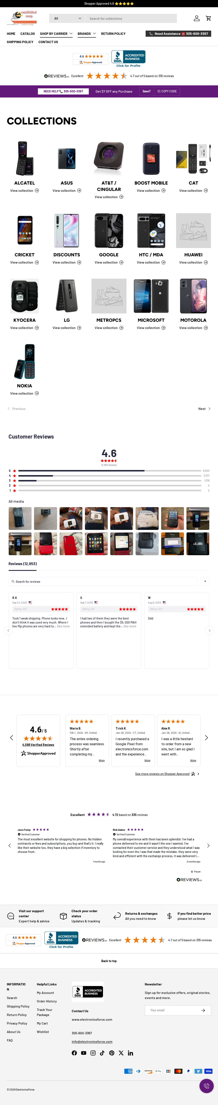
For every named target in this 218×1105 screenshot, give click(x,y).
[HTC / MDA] (151, 230)
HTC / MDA (151, 254)
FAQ (10, 1040)
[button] (208, 18)
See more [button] (63, 626)
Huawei (193, 254)
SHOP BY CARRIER (53, 33)
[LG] (66, 296)
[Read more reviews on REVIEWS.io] (189, 880)
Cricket (24, 254)
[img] (38, 738)
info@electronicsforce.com (92, 1041)
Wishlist (43, 1032)
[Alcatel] (24, 158)
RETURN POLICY (113, 33)
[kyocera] (24, 296)
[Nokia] (24, 361)
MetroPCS (108, 320)
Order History (47, 1001)
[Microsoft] (151, 296)
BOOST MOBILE (151, 183)
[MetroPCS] (109, 296)
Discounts (66, 254)
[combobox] (113, 18)
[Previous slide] (8, 631)
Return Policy (17, 1015)
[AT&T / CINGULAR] (109, 158)
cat (193, 183)
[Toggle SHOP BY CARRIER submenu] (70, 33)
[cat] (193, 158)
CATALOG (27, 33)
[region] (109, 845)
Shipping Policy (18, 1006)
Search (12, 998)
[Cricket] (24, 230)
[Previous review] (11, 738)
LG (67, 320)
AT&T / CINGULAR (109, 186)
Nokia (24, 385)
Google (109, 254)
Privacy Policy (17, 1023)
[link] (58, 408)
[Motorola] (193, 296)
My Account (45, 993)
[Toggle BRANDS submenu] (94, 33)
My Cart (42, 1023)
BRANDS (84, 33)
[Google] (109, 230)
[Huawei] (193, 230)
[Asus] (66, 158)
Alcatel (24, 183)
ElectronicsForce (25, 1089)
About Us (13, 1032)
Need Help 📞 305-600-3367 (63, 91)
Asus (67, 183)
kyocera (24, 320)
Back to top (109, 961)
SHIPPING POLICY (20, 42)
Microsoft (151, 320)
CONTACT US (48, 42)
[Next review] (206, 738)
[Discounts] (66, 230)
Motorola (193, 320)
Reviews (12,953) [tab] (23, 564)
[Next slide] (210, 631)
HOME (11, 33)
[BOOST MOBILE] (151, 158)
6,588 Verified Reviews (38, 745)
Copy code (169, 91)
